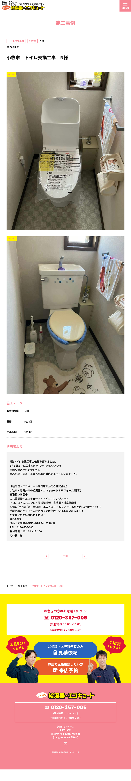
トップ (10, 585)
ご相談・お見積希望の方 (65, 650)
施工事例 (22, 585)
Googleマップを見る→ (65, 737)
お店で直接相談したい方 (65, 668)
